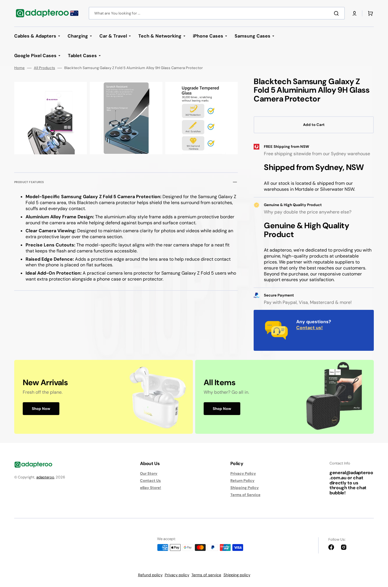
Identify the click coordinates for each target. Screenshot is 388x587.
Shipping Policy (244, 487)
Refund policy (150, 575)
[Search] (337, 13)
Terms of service (206, 575)
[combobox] (217, 13)
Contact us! (309, 328)
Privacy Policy (243, 473)
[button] (354, 13)
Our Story (148, 473)
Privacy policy (177, 575)
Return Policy (242, 480)
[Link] (103, 397)
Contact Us (150, 480)
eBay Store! (150, 487)
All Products (44, 68)
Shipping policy (237, 575)
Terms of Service (245, 494)
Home (19, 68)
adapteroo (45, 477)
